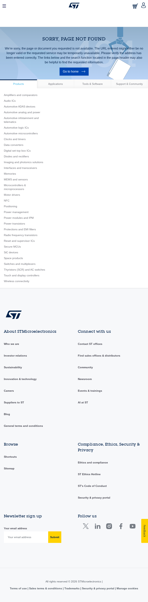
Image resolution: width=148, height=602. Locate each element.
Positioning (10, 206)
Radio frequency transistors (20, 235)
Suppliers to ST (14, 402)
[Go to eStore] (135, 6)
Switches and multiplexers (19, 263)
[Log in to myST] (143, 5)
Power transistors (14, 223)
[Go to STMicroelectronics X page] (86, 527)
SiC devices (11, 252)
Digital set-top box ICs (17, 150)
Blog (7, 414)
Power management (16, 212)
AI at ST (83, 402)
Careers (9, 390)
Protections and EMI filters (20, 229)
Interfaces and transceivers (20, 167)
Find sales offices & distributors (99, 355)
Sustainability (13, 367)
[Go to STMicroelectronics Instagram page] (109, 527)
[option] (18, 83)
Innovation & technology (20, 379)
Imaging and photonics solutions (23, 162)
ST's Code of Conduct (92, 485)
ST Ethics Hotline (89, 474)
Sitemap (9, 468)
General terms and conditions (23, 425)
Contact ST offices (90, 343)
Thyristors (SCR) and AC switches (24, 269)
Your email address (15, 528)
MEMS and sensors (16, 179)
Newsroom (85, 379)
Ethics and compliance (93, 462)
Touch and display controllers (21, 275)
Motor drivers (12, 194)
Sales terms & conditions (45, 588)
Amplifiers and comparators (20, 95)
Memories (10, 173)
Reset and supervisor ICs (19, 240)
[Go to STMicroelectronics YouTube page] (132, 527)
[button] (4, 5)
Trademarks (72, 588)
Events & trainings (90, 390)
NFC (6, 200)
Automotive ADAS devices (19, 106)
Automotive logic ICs (16, 127)
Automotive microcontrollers (21, 133)
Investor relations (15, 355)
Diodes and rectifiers (16, 156)
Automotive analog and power (22, 112)
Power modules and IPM (19, 217)
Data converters (13, 144)
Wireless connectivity (16, 281)
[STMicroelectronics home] (74, 5)
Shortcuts (10, 456)
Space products (13, 258)
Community (85, 367)
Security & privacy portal (94, 497)
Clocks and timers (15, 139)
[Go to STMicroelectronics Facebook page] (120, 527)
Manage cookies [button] (127, 588)
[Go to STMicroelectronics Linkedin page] (97, 527)
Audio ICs (10, 100)
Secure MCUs (12, 246)
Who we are (11, 343)
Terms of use (19, 588)
